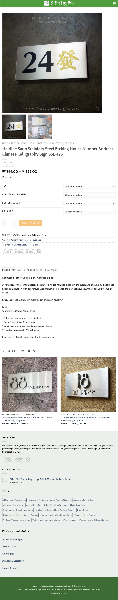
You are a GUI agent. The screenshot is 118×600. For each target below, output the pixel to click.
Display (39, 510)
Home (5, 143)
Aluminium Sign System (83, 500)
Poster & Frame (89, 515)
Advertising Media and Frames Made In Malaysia (50, 500)
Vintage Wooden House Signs (16, 520)
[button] (97, 64)
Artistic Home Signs (12, 539)
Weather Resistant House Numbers (94, 520)
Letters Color (11, 203)
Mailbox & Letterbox (13, 560)
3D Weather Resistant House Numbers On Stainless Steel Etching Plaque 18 (85, 419)
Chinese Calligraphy (14, 194)
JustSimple (64, 593)
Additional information (30, 270)
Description (8, 270)
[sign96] (59, 3)
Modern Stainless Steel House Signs (54, 143)
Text (5, 186)
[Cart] (114, 3)
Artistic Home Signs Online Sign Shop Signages (46, 505)
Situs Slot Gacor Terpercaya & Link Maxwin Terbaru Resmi (40, 479)
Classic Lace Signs (77, 505)
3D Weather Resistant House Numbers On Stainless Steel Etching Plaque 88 (27, 419)
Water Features (69, 520)
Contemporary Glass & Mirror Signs (18, 510)
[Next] (115, 393)
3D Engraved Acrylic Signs (14, 500)
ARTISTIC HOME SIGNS (21, 143)
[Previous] (2, 393)
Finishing (7, 211)
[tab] (8, 270)
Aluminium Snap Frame (13, 505)
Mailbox (34, 515)
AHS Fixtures (9, 546)
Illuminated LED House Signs (15, 515)
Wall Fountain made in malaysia (46, 520)
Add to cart (30, 222)
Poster (77, 515)
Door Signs (8, 553)
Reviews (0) (51, 270)
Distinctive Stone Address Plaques (59, 510)
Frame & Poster (83, 510)
